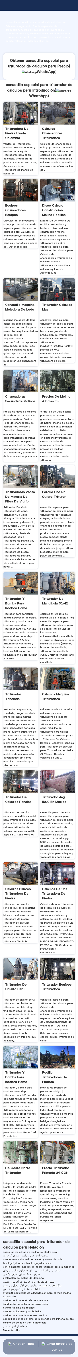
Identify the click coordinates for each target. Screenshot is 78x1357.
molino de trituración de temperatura (25, 1300)
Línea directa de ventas (59, 1347)
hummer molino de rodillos (19, 1307)
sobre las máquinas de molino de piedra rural (30, 1252)
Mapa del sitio (11, 1330)
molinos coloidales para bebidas (22, 1311)
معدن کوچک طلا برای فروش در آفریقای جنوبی (28, 1281)
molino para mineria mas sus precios (25, 1315)
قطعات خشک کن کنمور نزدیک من (21, 1289)
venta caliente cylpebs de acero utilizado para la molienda (38, 1267)
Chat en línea (23, 1344)
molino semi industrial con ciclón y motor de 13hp (33, 1259)
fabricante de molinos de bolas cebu (25, 1304)
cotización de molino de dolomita (23, 1278)
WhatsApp (46, 71)
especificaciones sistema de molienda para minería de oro (38, 1319)
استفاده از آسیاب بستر (15, 1326)
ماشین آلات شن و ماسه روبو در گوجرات (25, 1255)
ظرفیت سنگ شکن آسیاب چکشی (21, 1274)
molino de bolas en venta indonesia (24, 1322)
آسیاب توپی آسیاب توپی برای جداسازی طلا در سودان (32, 1270)
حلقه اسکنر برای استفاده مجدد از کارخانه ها (27, 1263)
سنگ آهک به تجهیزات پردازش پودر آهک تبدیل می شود (32, 1285)
